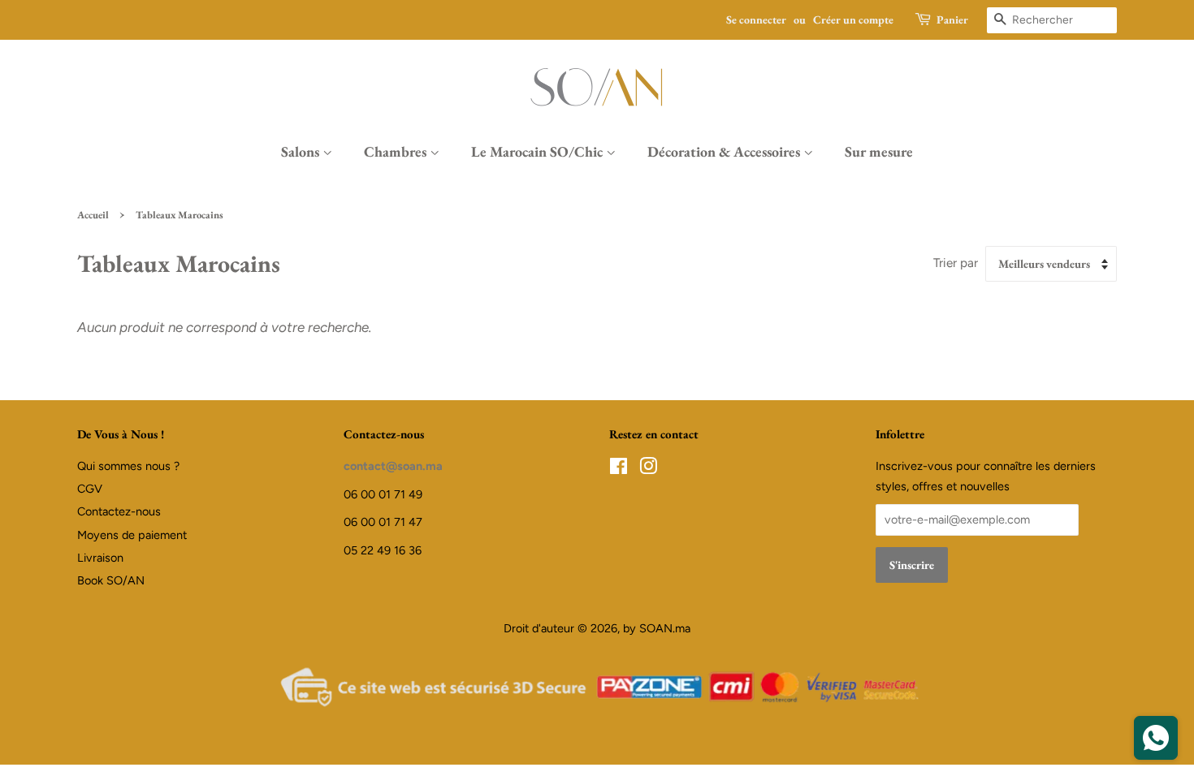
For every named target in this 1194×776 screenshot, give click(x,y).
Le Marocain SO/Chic (538, 151)
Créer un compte (853, 19)
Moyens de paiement (132, 535)
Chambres (397, 151)
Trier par (955, 262)
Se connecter (756, 19)
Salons (301, 151)
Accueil (93, 215)
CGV (89, 488)
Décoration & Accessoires (725, 151)
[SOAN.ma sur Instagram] (648, 469)
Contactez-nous (119, 511)
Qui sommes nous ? (128, 466)
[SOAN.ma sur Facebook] (618, 469)
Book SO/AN (111, 580)
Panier (952, 19)
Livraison (100, 557)
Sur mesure (879, 151)
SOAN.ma (664, 628)
